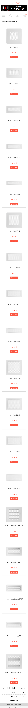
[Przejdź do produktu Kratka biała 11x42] (14, 183)
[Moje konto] (17, 16)
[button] (3, 16)
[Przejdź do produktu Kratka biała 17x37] (14, 293)
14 (21, 688)
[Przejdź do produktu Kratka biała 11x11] (14, 36)
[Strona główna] (14, 7)
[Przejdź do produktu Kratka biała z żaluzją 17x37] (14, 588)
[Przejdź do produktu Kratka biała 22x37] (14, 440)
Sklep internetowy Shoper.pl (14, 707)
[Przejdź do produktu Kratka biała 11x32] (14, 146)
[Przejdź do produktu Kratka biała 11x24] (14, 109)
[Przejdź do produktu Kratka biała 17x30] (14, 256)
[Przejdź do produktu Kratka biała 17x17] (14, 220)
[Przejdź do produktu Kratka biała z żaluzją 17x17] (14, 514)
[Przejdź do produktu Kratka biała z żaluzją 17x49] (14, 624)
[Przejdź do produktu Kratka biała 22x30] (14, 404)
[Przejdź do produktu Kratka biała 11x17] (14, 72)
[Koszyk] (24, 15)
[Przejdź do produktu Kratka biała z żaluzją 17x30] (14, 551)
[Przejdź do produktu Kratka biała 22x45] (14, 477)
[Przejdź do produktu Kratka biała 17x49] (14, 330)
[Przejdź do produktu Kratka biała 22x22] (14, 367)
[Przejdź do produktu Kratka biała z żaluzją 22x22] (14, 661)
